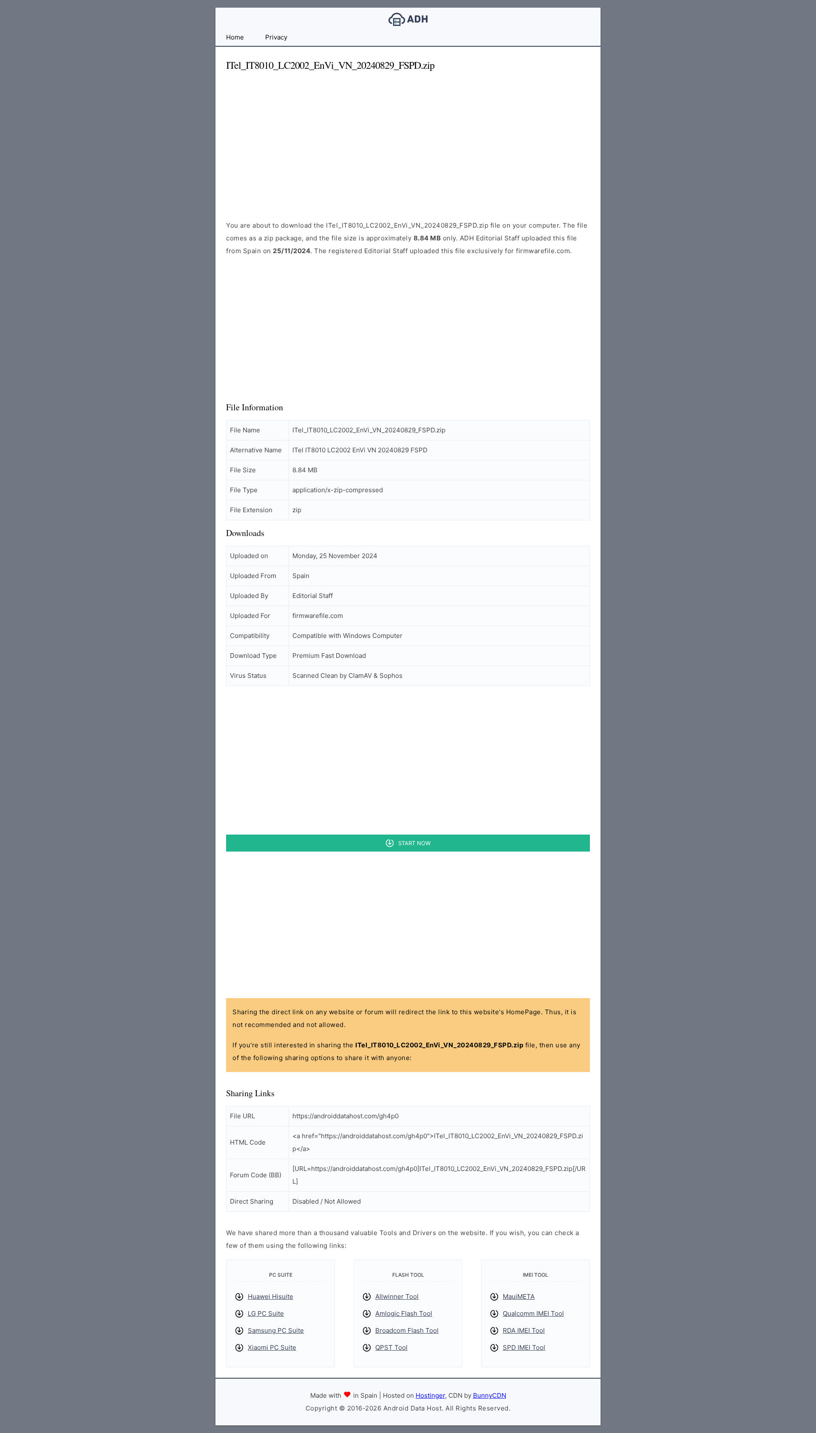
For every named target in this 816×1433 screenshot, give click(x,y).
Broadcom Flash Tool (407, 1330)
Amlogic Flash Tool (403, 1313)
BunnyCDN (489, 1395)
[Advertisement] (408, 138)
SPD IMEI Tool (524, 1347)
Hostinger (430, 1395)
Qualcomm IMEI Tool (533, 1313)
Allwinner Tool (397, 1296)
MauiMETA (519, 1296)
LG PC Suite (266, 1313)
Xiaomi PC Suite (272, 1347)
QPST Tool (391, 1347)
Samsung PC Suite (276, 1330)
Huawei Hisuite (270, 1296)
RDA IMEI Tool (524, 1330)
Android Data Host (408, 19)
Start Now (414, 843)
